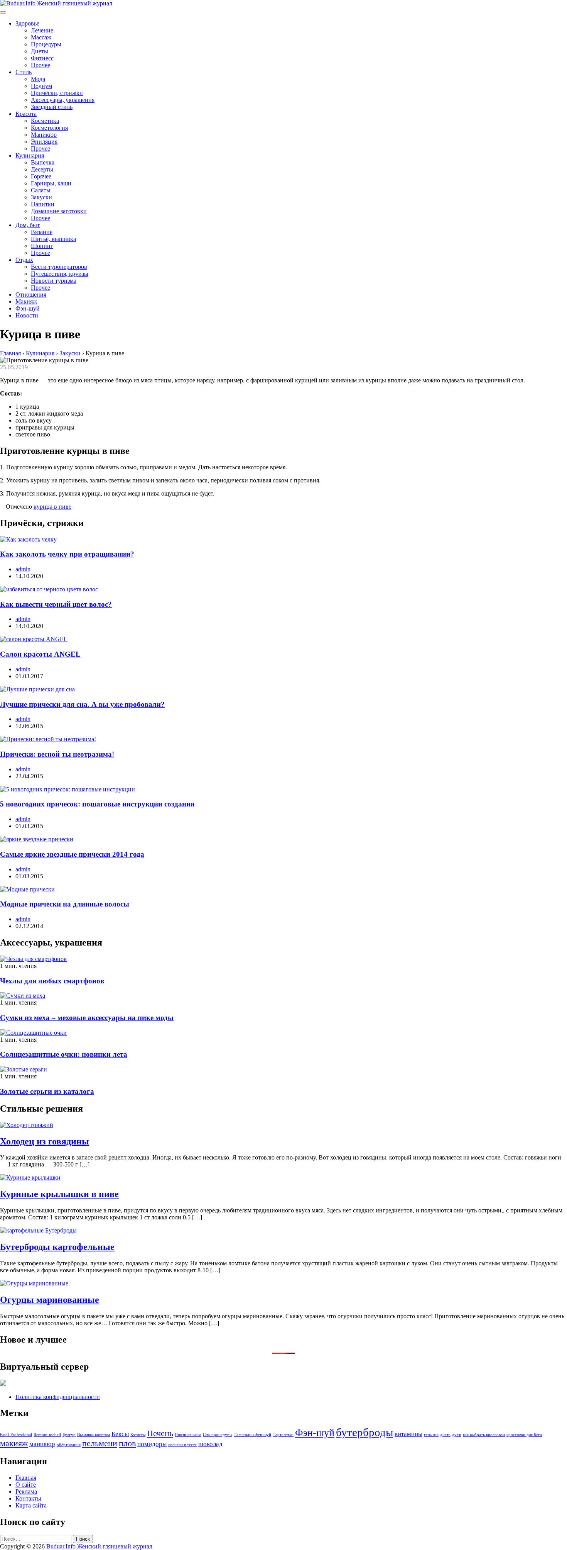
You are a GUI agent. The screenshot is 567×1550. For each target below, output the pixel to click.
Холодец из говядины (44, 1141)
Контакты (28, 1498)
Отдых (24, 259)
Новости (26, 315)
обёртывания (69, 1445)
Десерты (42, 169)
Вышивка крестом (93, 1435)
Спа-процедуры (217, 1435)
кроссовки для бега (524, 1435)
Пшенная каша (188, 1435)
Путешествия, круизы (59, 273)
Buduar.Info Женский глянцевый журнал (99, 1546)
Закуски (41, 197)
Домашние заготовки (59, 211)
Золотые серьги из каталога (47, 1091)
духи (456, 1435)
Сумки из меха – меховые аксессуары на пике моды (87, 1018)
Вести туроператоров (59, 266)
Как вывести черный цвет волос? (56, 604)
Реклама (26, 1491)
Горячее (41, 176)
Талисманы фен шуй (252, 1435)
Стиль (23, 72)
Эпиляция (44, 141)
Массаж (41, 37)
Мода (38, 79)
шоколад (210, 1444)
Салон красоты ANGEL (40, 654)
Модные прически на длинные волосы (64, 904)
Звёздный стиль (52, 107)
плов (127, 1443)
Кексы (120, 1434)
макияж (14, 1443)
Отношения (30, 294)
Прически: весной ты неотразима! (57, 754)
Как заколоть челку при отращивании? (67, 554)
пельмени (99, 1443)
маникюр (42, 1444)
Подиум (41, 86)
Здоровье (27, 23)
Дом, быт (27, 225)
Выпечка (42, 162)
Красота (26, 113)
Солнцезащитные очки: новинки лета (63, 1054)
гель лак (431, 1435)
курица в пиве (52, 506)
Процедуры (46, 44)
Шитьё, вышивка (53, 239)
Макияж (26, 301)
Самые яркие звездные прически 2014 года (72, 854)
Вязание (41, 232)
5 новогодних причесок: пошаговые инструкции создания (97, 804)
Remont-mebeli (47, 1435)
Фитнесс (42, 58)
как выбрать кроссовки (484, 1435)
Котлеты (137, 1435)
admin (22, 569)
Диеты (39, 51)
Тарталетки (283, 1435)
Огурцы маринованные (49, 1300)
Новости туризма (53, 280)
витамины (408, 1434)
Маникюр (44, 134)
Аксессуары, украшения (62, 100)
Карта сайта (31, 1505)
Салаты (41, 190)
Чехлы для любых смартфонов (52, 981)
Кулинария (29, 155)
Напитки (42, 204)
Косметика (45, 120)
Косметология (49, 127)
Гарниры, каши (51, 183)
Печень (160, 1433)
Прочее (40, 65)
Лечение (42, 30)
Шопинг (42, 246)
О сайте (25, 1484)
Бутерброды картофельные (57, 1247)
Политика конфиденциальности (57, 1397)
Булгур (69, 1435)
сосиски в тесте (182, 1445)
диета (445, 1435)
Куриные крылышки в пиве (59, 1194)
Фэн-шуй (27, 308)
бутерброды (364, 1432)
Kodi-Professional (16, 1435)
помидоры (152, 1444)
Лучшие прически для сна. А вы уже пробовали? (82, 704)
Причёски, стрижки (57, 93)
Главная (25, 1477)
